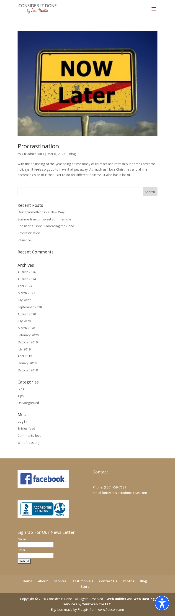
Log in (22, 421)
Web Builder (116, 599)
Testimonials (82, 581)
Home (27, 581)
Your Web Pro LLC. (97, 604)
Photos (128, 581)
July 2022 (24, 300)
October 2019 (28, 342)
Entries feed (26, 428)
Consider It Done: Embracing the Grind (46, 226)
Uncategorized (28, 403)
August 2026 (27, 272)
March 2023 (26, 293)
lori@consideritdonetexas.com (124, 493)
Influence (24, 240)
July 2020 (24, 321)
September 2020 (30, 307)
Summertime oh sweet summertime (44, 219)
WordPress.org (28, 442)
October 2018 (28, 370)
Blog (72, 154)
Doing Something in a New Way (41, 212)
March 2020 (26, 328)
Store (85, 586)
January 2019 (27, 363)
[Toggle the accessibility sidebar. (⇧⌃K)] (162, 603)
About (43, 581)
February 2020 (28, 335)
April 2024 (25, 286)
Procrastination (38, 146)
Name (22, 539)
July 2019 (24, 349)
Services (60, 581)
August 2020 (27, 314)
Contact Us (108, 581)
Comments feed (29, 435)
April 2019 (25, 356)
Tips (21, 396)
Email (22, 550)
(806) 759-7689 (115, 487)
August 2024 (27, 279)
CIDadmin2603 (33, 154)
